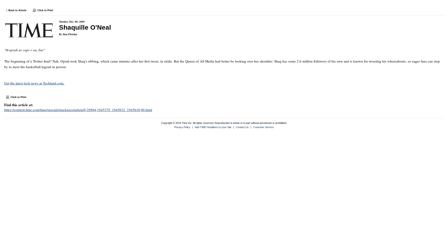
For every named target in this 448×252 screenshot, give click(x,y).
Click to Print (45, 10)
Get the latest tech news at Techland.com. (34, 83)
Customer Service (263, 127)
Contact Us (242, 127)
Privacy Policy (182, 127)
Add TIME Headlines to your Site (213, 127)
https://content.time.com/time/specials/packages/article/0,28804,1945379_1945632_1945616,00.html (78, 109)
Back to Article (17, 10)
